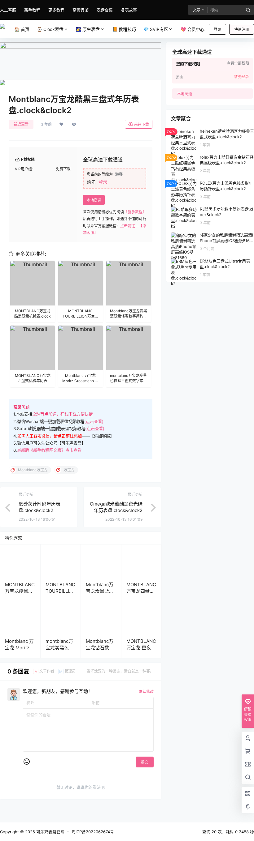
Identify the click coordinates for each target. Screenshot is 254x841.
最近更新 (21, 124)
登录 (217, 29)
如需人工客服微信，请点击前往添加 (49, 435)
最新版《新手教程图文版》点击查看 (49, 450)
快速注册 (241, 29)
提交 (144, 762)
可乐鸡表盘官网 (49, 831)
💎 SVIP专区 (155, 29)
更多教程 (56, 9)
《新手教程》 (135, 212)
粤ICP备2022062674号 (93, 831)
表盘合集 (105, 9)
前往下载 (141, 124)
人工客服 (8, 9)
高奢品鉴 (80, 9)
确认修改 (146, 691)
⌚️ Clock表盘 (50, 29)
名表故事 (129, 9)
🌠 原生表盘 (88, 29)
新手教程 (32, 9)
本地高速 (93, 200)
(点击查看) (93, 421)
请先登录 (241, 77)
